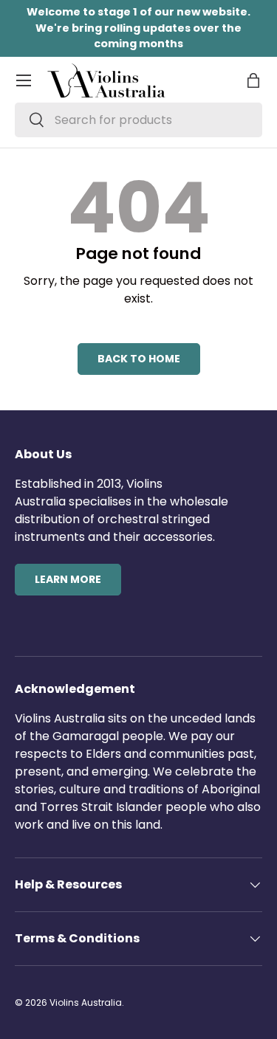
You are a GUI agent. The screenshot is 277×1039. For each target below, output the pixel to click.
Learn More (68, 579)
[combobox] (138, 120)
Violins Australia (85, 1002)
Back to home (139, 358)
